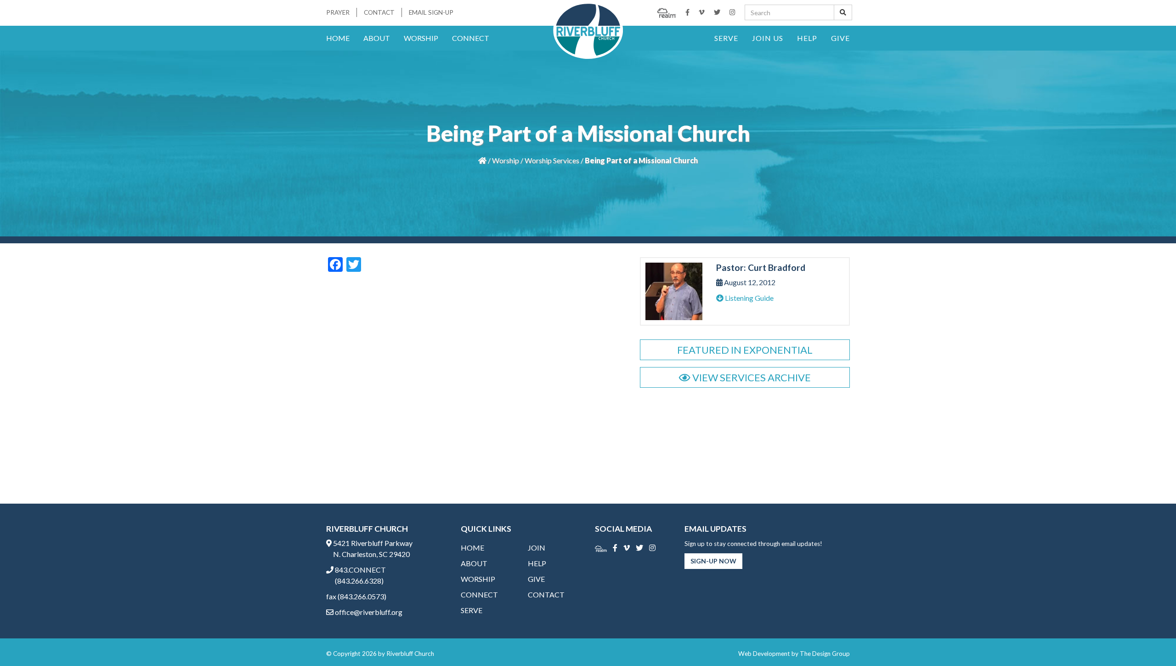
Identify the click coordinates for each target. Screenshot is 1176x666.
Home (338, 38)
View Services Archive (750, 377)
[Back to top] (1150, 640)
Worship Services (552, 160)
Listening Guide (749, 297)
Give (840, 38)
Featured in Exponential (745, 350)
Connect (470, 38)
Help (807, 38)
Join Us (767, 38)
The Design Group (825, 653)
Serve (726, 38)
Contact (379, 12)
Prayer (338, 12)
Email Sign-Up (431, 12)
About (376, 38)
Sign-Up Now (713, 561)
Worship (421, 38)
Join (536, 547)
